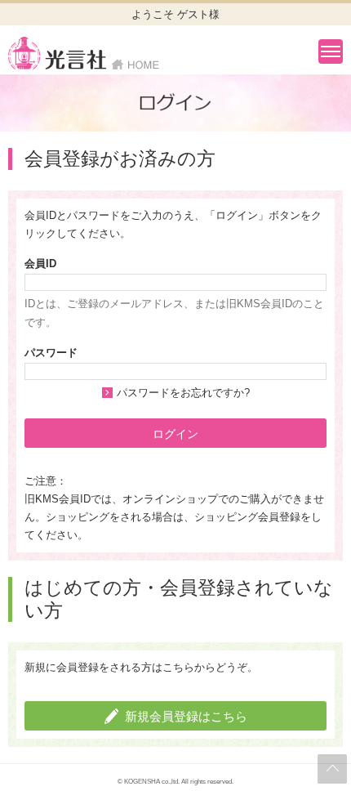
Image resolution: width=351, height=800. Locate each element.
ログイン (175, 433)
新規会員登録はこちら (186, 716)
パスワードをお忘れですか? (183, 393)
